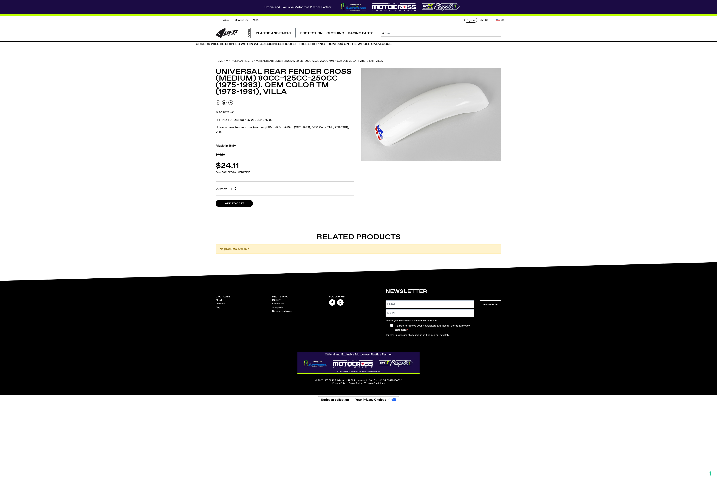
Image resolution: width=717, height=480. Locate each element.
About (226, 20)
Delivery (276, 299)
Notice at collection (335, 399)
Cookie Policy (355, 383)
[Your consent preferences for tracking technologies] (710, 473)
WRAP (256, 20)
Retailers (220, 303)
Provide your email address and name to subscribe (411, 320)
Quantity (221, 189)
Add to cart (234, 203)
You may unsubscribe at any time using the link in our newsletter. (418, 335)
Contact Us (241, 20)
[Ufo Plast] (227, 33)
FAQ (218, 307)
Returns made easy (282, 311)
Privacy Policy (339, 383)
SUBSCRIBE (490, 304)
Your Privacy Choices (370, 399)
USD (502, 20)
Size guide (277, 307)
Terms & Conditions (374, 383)
